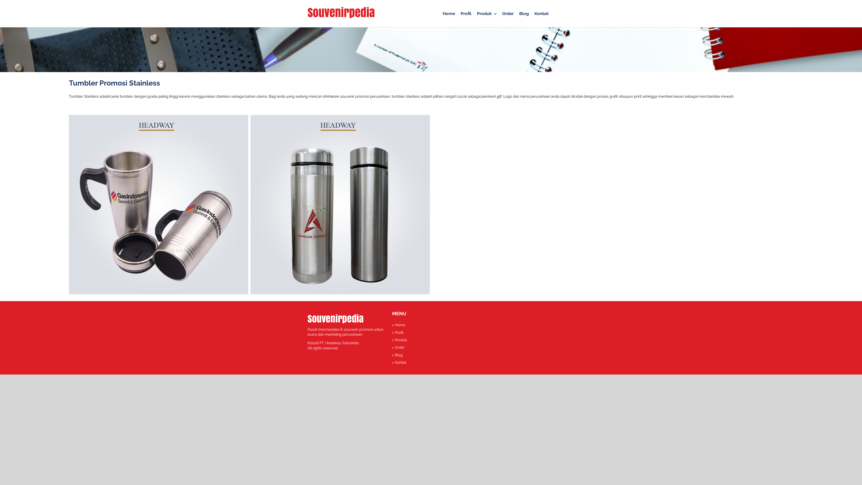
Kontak (400, 362)
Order (400, 347)
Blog (399, 355)
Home (400, 325)
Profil (399, 333)
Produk (401, 340)
